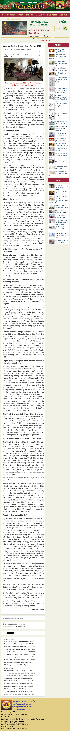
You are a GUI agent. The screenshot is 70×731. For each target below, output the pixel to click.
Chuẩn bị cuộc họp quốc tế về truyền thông (15, 641)
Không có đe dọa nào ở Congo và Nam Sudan (16, 659)
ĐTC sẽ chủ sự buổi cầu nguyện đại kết (14, 683)
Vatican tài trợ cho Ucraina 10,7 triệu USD (15, 686)
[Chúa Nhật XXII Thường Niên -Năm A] (14, 28)
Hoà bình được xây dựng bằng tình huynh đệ (16, 673)
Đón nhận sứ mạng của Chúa (61, 149)
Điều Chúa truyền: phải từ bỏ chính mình (61, 145)
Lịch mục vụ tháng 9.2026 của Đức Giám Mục (57, 162)
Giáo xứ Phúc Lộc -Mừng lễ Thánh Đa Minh (61, 236)
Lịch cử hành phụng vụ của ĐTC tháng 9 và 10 (58, 155)
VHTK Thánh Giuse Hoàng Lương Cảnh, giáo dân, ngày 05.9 (61, 90)
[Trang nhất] (2, 15)
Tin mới (58, 45)
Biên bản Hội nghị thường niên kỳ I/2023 (61, 216)
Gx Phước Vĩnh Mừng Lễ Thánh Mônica (61, 134)
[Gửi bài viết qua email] (37, 51)
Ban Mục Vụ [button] (40, 15)
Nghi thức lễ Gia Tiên (61, 192)
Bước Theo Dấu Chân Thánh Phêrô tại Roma (58, 57)
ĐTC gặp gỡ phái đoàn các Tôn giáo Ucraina (15, 675)
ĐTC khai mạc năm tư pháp (11, 665)
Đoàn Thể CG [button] (52, 15)
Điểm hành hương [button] (14, 19)
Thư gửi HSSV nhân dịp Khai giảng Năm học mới (58, 173)
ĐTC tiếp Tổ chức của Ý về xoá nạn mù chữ (15, 681)
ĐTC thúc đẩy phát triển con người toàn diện (16, 654)
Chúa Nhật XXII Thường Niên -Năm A (38, 31)
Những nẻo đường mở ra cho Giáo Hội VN (15, 678)
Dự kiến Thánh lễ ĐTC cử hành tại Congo (15, 644)
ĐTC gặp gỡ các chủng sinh (11, 689)
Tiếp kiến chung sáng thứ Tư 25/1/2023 (14, 670)
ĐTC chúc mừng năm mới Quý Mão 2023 (15, 691)
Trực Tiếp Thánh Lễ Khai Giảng (61, 168)
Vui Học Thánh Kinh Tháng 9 (61, 105)
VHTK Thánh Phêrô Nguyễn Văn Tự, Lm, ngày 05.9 (61, 80)
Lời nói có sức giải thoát (60, 74)
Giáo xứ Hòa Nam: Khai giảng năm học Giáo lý (61, 63)
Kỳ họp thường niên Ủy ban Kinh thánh (61, 122)
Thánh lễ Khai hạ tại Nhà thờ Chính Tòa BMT (16, 646)
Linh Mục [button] (63, 15)
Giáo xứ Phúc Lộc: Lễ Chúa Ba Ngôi (61, 241)
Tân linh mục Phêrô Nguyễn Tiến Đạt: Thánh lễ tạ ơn (61, 222)
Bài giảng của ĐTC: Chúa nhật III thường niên (16, 694)
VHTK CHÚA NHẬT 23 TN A (61, 114)
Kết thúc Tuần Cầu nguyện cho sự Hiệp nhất (15, 649)
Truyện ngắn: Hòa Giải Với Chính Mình (61, 69)
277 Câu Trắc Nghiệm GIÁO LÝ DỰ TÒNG (61, 187)
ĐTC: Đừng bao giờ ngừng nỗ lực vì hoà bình (16, 657)
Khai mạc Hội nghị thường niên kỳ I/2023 (61, 211)
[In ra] (40, 51)
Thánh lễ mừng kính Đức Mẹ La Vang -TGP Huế (61, 128)
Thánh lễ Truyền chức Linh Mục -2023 (61, 206)
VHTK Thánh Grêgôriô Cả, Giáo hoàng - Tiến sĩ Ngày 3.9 (61, 98)
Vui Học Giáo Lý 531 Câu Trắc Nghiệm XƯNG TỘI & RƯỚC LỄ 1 (58, 200)
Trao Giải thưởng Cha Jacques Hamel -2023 (15, 662)
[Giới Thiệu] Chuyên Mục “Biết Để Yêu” (61, 51)
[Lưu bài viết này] (43, 51)
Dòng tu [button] (29, 15)
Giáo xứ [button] (20, 15)
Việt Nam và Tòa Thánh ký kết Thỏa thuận (57, 229)
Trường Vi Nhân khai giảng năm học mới (61, 140)
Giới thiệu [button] (11, 15)
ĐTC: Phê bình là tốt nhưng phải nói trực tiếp (16, 651)
